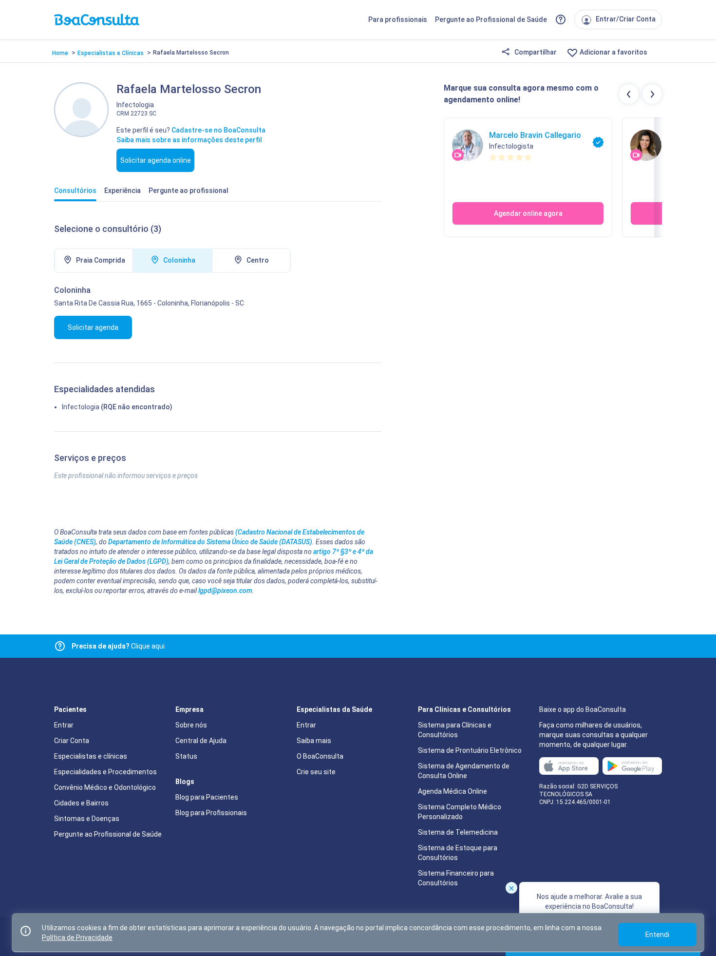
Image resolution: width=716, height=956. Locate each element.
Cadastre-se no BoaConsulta (218, 130)
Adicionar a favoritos (612, 52)
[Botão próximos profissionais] (652, 94)
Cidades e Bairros (81, 803)
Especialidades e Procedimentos (105, 772)
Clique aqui (118, 646)
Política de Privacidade (77, 937)
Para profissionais (397, 19)
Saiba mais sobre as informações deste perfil (189, 140)
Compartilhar (535, 52)
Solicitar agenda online (155, 160)
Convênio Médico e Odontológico (105, 787)
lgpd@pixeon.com (225, 590)
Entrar (64, 725)
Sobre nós (191, 725)
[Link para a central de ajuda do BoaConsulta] (560, 19)
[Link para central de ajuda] (60, 646)
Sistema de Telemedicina (458, 832)
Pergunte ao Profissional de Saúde (491, 19)
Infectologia (80, 407)
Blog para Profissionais (211, 813)
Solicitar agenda (93, 327)
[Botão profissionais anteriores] (629, 94)
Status (186, 756)
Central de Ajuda (200, 741)
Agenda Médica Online (452, 791)
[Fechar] (511, 888)
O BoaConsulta (320, 756)
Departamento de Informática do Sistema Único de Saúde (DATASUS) (210, 542)
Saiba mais (314, 741)
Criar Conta (71, 741)
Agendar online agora (528, 213)
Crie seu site (316, 772)
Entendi (657, 934)
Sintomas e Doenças (86, 818)
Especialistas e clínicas (90, 756)
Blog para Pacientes (206, 797)
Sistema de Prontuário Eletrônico (470, 750)
